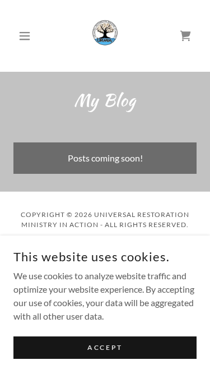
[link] (105, 35)
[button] (27, 36)
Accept (104, 347)
